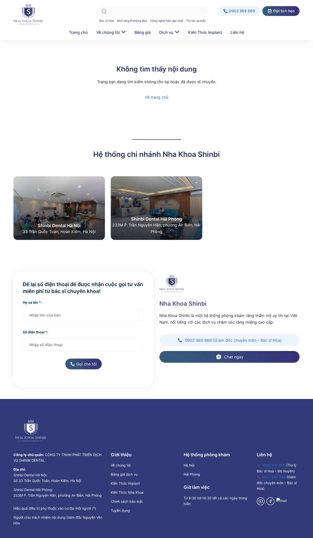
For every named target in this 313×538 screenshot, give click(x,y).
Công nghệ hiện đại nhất (166, 21)
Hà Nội (189, 465)
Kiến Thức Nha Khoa (127, 492)
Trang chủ (78, 32)
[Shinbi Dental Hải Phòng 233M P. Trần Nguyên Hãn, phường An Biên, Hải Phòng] (156, 207)
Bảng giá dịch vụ (124, 474)
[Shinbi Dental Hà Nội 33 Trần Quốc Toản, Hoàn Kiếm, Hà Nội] (59, 207)
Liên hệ (237, 32)
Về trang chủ (156, 97)
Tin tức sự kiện (196, 21)
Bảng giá (142, 32)
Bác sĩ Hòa (106, 21)
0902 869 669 (274, 477)
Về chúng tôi (108, 32)
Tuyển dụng (120, 510)
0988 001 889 (273, 465)
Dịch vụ (166, 32)
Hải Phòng (192, 474)
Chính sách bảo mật (127, 501)
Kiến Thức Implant (205, 32)
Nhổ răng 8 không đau (132, 21)
